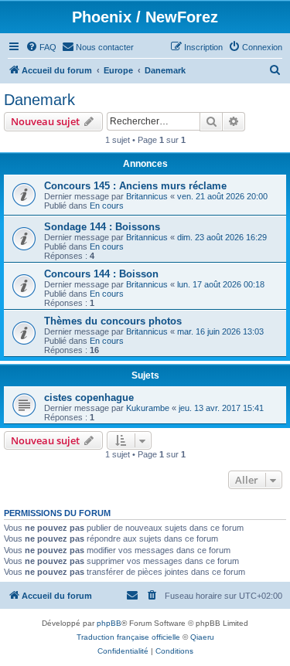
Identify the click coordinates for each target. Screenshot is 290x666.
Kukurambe (147, 408)
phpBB (109, 623)
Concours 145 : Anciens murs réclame (135, 186)
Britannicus (147, 196)
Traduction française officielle (128, 637)
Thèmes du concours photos (113, 321)
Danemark (39, 99)
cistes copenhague (89, 397)
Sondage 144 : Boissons (102, 227)
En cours (107, 205)
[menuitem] (41, 47)
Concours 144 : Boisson (101, 274)
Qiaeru (202, 637)
